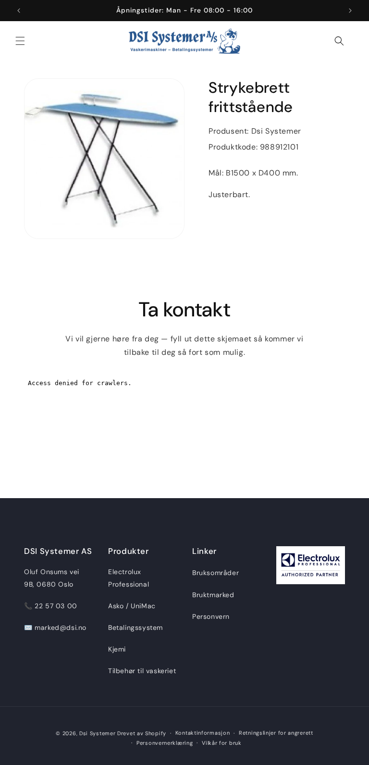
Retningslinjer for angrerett (276, 732)
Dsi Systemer (97, 733)
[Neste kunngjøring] (350, 10)
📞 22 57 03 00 (50, 606)
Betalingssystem (135, 627)
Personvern (211, 616)
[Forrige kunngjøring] (18, 10)
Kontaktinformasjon (202, 732)
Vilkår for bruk (222, 743)
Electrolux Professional (128, 577)
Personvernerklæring (164, 743)
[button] (20, 40)
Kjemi (117, 649)
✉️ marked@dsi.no (55, 627)
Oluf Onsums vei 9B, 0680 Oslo (51, 577)
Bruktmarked (213, 594)
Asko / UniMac (132, 606)
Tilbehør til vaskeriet (142, 670)
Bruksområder (215, 572)
